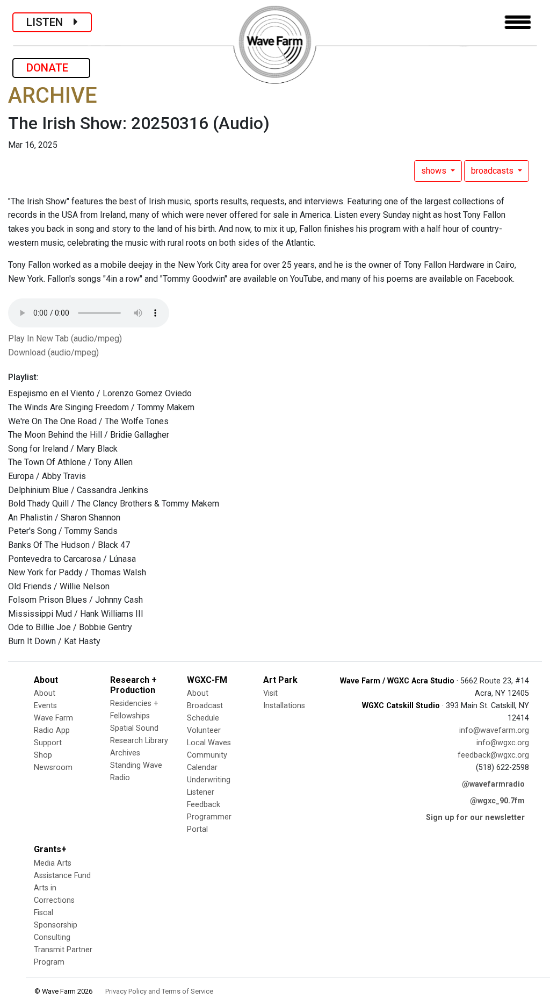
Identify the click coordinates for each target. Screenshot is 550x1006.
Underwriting (208, 779)
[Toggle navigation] (518, 22)
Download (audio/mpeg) (53, 352)
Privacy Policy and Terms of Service (159, 991)
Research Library (139, 740)
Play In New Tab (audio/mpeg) (65, 338)
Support (48, 742)
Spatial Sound (134, 728)
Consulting (52, 937)
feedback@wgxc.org (493, 755)
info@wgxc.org (502, 742)
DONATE (51, 67)
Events (45, 705)
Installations (284, 705)
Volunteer (204, 730)
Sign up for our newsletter (475, 817)
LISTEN (50, 22)
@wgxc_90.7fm (497, 800)
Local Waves (209, 742)
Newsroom (53, 767)
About (44, 693)
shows (434, 171)
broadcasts (493, 171)
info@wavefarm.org (494, 730)
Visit (270, 693)
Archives (125, 753)
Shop (43, 755)
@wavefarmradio (493, 784)
